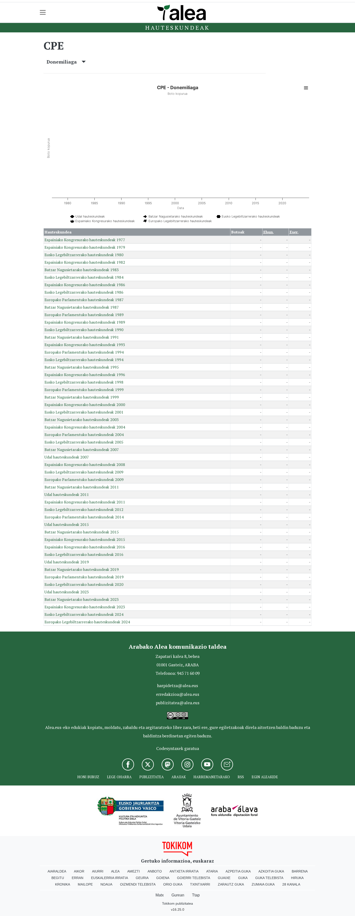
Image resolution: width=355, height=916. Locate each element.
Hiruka (297, 878)
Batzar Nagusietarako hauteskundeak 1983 (81, 269)
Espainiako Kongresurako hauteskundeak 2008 (84, 464)
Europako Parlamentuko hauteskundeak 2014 (84, 517)
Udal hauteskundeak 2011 (66, 494)
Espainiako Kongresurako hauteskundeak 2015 (84, 539)
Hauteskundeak (177, 27)
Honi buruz (88, 777)
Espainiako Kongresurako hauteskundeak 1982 (84, 262)
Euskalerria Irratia (109, 878)
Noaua (106, 884)
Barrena (300, 871)
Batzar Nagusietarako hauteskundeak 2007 (81, 449)
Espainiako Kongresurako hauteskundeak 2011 (84, 502)
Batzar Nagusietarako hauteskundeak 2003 (81, 419)
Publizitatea (151, 777)
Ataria (212, 871)
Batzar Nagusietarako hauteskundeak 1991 (81, 337)
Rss (241, 777)
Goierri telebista (193, 878)
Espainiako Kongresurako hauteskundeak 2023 (84, 607)
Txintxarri (200, 884)
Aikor (79, 871)
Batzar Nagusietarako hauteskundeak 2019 (81, 569)
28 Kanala (291, 884)
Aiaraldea (57, 871)
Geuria (142, 878)
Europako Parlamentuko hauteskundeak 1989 (84, 314)
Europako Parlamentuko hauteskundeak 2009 (84, 479)
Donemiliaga (64, 62)
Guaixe (224, 878)
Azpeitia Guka (238, 871)
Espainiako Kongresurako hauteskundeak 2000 (84, 404)
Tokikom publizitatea (177, 903)
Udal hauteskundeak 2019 (66, 562)
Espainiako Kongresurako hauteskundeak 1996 (84, 374)
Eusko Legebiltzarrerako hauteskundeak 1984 (83, 277)
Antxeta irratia (184, 871)
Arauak (178, 777)
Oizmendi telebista (138, 884)
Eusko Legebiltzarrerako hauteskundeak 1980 (83, 254)
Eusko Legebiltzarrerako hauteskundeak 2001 (83, 412)
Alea (115, 871)
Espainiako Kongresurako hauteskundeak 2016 (84, 547)
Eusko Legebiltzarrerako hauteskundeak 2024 (83, 614)
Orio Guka (172, 884)
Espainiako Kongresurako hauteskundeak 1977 (84, 239)
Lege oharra (119, 777)
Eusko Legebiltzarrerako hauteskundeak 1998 (83, 382)
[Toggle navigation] (43, 12)
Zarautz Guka (231, 884)
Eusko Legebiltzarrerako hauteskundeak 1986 (83, 292)
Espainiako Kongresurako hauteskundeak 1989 (84, 322)
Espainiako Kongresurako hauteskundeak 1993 (84, 344)
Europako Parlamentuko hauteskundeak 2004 (84, 434)
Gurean (177, 895)
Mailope (85, 884)
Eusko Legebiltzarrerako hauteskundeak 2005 (83, 442)
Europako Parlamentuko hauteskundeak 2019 (84, 577)
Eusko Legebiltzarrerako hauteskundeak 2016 (83, 554)
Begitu (57, 878)
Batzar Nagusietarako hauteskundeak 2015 (81, 532)
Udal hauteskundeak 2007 (66, 457)
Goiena (162, 878)
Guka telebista (269, 878)
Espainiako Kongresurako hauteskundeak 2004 (84, 427)
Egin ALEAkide (265, 777)
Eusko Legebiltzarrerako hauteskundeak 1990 (83, 329)
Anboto (155, 871)
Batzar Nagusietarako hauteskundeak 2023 (81, 599)
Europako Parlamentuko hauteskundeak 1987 (84, 299)
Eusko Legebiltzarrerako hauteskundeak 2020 (83, 584)
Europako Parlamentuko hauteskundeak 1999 (84, 389)
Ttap (196, 895)
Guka (243, 878)
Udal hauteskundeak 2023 (66, 592)
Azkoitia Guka (271, 871)
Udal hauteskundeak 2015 (66, 524)
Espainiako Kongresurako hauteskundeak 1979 (84, 247)
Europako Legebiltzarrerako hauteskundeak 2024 (87, 622)
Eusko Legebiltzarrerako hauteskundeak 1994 (83, 359)
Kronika (62, 884)
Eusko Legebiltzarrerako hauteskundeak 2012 (83, 509)
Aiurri (97, 871)
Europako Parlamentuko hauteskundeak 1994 (84, 352)
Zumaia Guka (263, 884)
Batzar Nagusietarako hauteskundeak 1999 (81, 397)
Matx (160, 895)
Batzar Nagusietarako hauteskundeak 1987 (81, 307)
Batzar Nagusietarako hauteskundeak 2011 (81, 487)
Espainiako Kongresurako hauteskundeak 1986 (84, 284)
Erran (77, 878)
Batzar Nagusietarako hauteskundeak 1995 (81, 367)
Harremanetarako (211, 777)
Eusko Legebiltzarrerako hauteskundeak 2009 (83, 472)
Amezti (133, 871)
